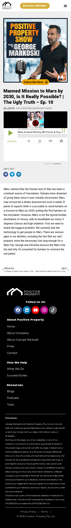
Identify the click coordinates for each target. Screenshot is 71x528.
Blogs (10, 391)
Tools (10, 404)
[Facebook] (18, 310)
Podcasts (13, 398)
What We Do (15, 368)
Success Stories (17, 375)
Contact (12, 353)
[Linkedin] (27, 310)
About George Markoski (22, 339)
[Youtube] (35, 310)
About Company (18, 333)
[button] (65, 5)
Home (11, 326)
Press (10, 346)
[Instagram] (44, 310)
